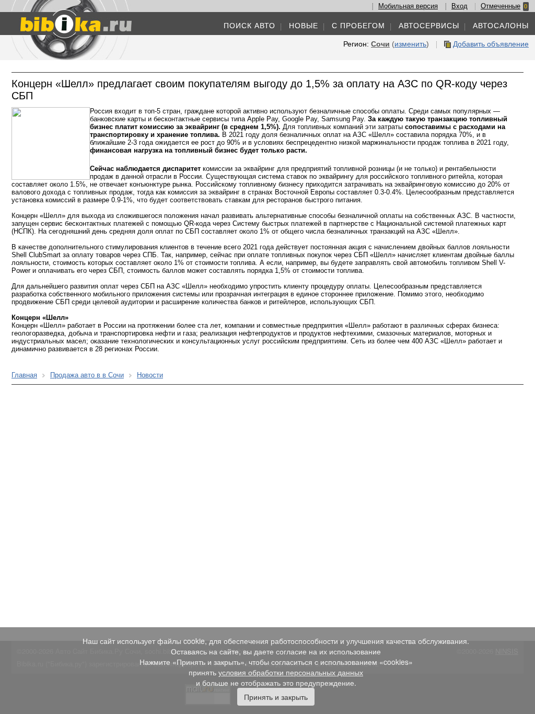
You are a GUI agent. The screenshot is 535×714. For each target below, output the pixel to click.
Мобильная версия (408, 6)
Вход (459, 6)
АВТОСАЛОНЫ (501, 25)
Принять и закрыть (276, 697)
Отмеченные (500, 6)
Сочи (380, 44)
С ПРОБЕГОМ (358, 25)
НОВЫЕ (303, 25)
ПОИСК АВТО (249, 25)
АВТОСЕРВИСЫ (429, 25)
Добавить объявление (491, 44)
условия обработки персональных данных (290, 672)
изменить (410, 44)
